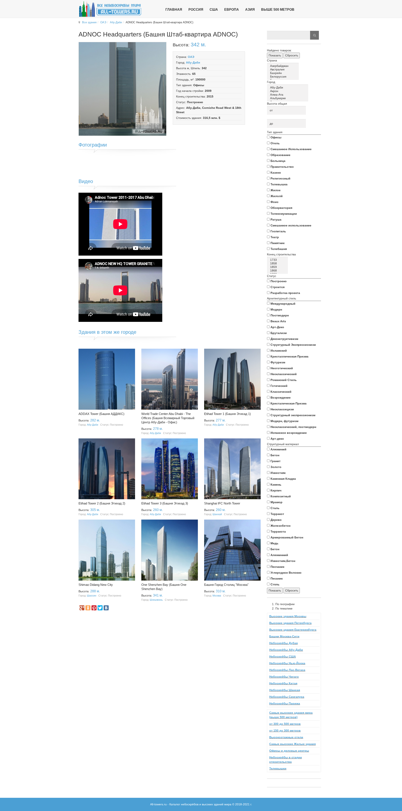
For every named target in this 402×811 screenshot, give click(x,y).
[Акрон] (288, 91)
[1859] (278, 267)
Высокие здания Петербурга (290, 623)
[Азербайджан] (284, 66)
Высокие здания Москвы (287, 616)
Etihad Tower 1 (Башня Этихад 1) (227, 414)
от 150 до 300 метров (285, 730)
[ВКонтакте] (106, 607)
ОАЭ (103, 22)
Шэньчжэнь (156, 599)
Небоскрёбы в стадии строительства (285, 759)
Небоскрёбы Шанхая (284, 690)
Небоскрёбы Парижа (284, 703)
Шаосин (91, 595)
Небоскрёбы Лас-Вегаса (287, 670)
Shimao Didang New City (96, 584)
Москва (217, 595)
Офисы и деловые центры (289, 750)
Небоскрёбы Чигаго (284, 676)
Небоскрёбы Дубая (283, 643)
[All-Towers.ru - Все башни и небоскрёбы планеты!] (110, 9)
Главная (173, 9)
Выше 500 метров (277, 9)
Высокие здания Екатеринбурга (292, 629)
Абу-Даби (116, 22)
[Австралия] (284, 69)
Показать (275, 55)
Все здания (89, 22)
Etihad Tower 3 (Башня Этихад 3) (164, 503)
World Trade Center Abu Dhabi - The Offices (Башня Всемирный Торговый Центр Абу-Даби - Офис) (167, 418)
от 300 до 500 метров (285, 723)
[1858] (278, 263)
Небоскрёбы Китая (283, 683)
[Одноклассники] (87, 607)
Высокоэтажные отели (286, 737)
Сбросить (291, 55)
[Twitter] (100, 607)
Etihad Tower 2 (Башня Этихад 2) (102, 503)
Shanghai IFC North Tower (222, 503)
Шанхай (217, 514)
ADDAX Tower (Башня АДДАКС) (101, 414)
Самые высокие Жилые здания (292, 744)
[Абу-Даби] (288, 87)
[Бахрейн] (284, 73)
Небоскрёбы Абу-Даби (286, 649)
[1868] (278, 270)
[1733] (278, 260)
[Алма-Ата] (288, 94)
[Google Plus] (81, 607)
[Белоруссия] (284, 76)
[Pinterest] (94, 607)
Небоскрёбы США (282, 656)
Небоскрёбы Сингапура (286, 696)
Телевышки (277, 768)
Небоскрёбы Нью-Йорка (287, 663)
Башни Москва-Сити (284, 636)
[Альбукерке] (288, 98)
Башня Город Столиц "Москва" (226, 584)
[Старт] (314, 35)
